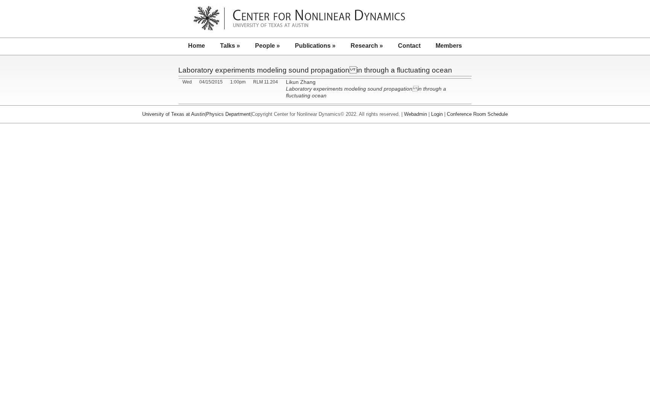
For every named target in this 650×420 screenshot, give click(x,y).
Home (196, 45)
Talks (230, 45)
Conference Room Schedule (477, 114)
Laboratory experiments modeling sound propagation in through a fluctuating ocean (315, 70)
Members (449, 45)
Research (367, 45)
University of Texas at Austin (173, 114)
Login (437, 114)
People (267, 45)
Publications (315, 45)
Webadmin (415, 114)
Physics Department (228, 114)
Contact (409, 45)
